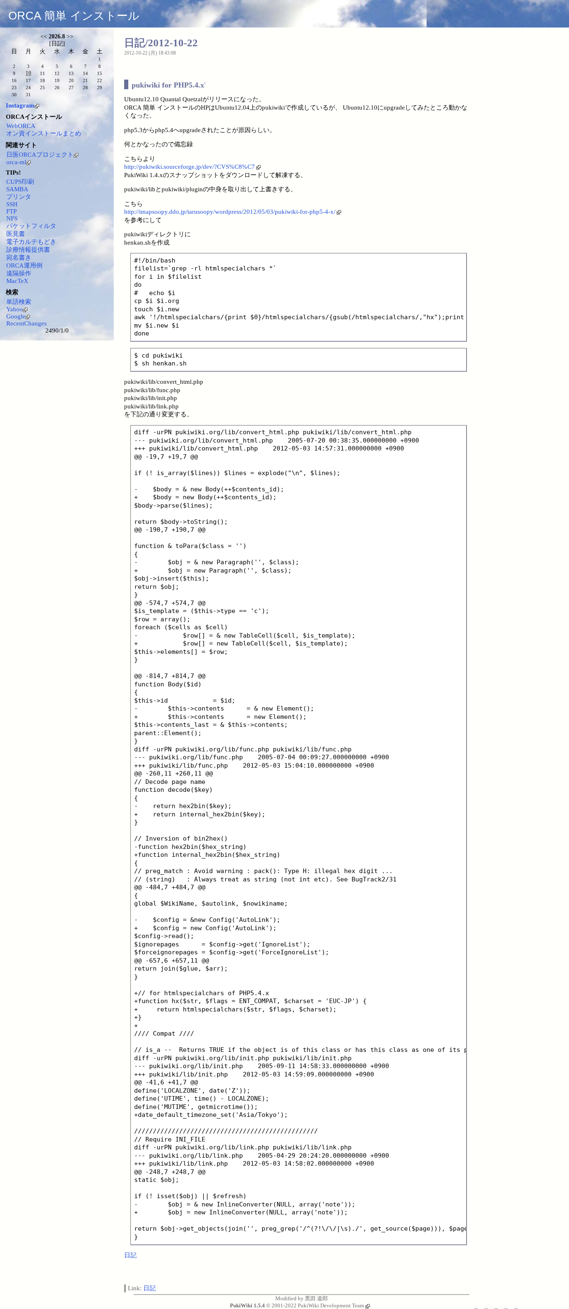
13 (71, 73)
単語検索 (18, 301)
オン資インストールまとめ (43, 133)
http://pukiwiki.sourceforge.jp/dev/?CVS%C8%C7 (189, 166)
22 (99, 80)
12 (57, 73)
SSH (11, 204)
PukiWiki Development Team (331, 1305)
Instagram (20, 105)
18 (42, 80)
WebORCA (20, 126)
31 (28, 94)
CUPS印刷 (20, 181)
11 (42, 73)
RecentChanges (26, 323)
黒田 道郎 (316, 1298)
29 (99, 87)
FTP (11, 211)
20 (71, 80)
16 (14, 80)
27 (71, 87)
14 (85, 73)
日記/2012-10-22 (161, 42)
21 (85, 80)
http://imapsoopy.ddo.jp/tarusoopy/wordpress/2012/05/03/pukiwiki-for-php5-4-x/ (229, 211)
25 (42, 87)
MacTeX (17, 281)
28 (85, 87)
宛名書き (18, 257)
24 (28, 87)
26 (57, 87)
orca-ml (16, 162)
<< (43, 36)
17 (28, 80)
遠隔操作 (18, 273)
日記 (130, 1255)
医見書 (15, 233)
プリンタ (18, 196)
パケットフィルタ (31, 226)
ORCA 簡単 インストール (74, 16)
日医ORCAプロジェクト (40, 154)
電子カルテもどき (31, 241)
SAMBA (17, 189)
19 (57, 80)
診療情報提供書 (28, 249)
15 (99, 73)
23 (14, 87)
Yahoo (14, 309)
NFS (11, 218)
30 (14, 94)
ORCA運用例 (24, 265)
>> (70, 36)
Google (15, 316)
